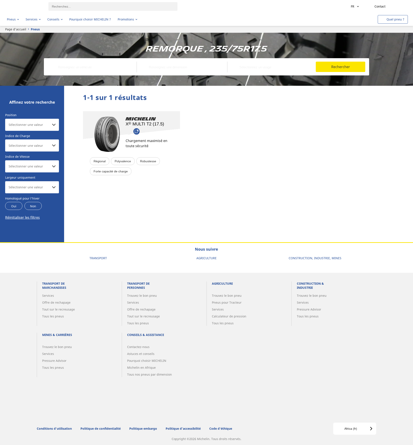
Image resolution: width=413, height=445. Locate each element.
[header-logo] (24, 6)
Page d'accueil (15, 29)
